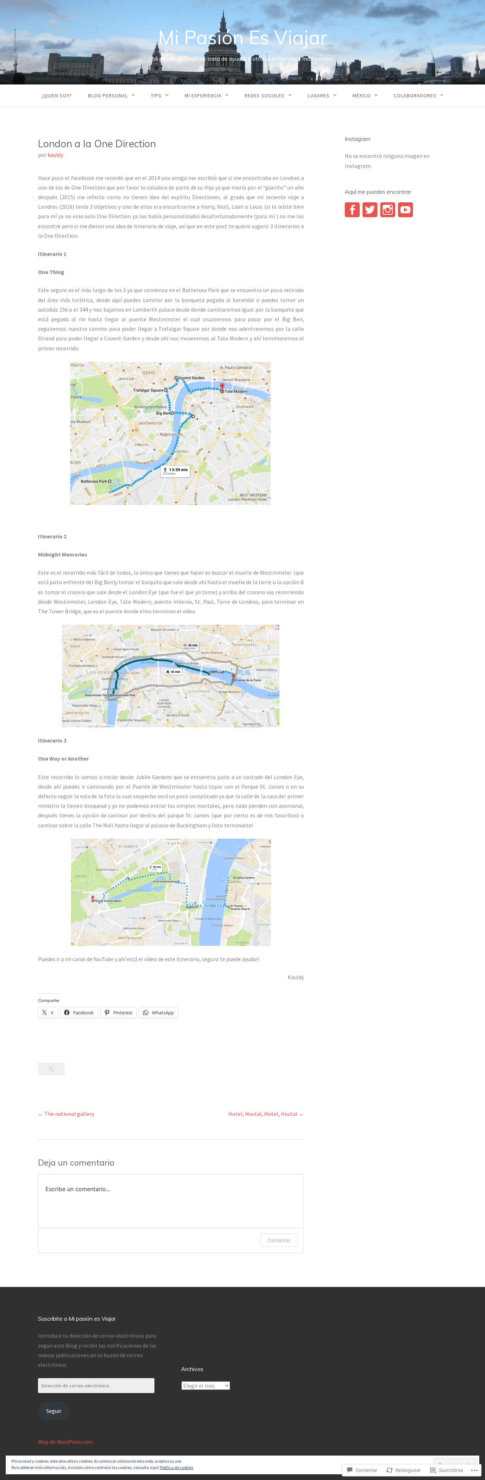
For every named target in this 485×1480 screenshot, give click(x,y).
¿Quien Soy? (57, 95)
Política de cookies (176, 1467)
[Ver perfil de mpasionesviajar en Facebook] (352, 209)
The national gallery (69, 1113)
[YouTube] (405, 209)
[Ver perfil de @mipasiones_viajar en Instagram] (387, 209)
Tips (156, 95)
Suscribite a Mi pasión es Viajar (77, 1318)
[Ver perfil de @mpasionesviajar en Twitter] (370, 209)
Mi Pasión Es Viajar (242, 37)
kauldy (55, 154)
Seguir (53, 1410)
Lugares (318, 95)
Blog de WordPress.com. (66, 1441)
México (362, 95)
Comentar (279, 1240)
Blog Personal (108, 95)
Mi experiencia (203, 95)
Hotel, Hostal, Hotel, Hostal (263, 1113)
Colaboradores (415, 95)
